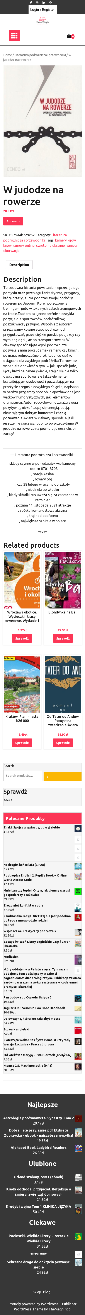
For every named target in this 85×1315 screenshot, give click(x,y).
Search (8, 766)
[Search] (63, 776)
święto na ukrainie (50, 245)
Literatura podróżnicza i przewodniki (40, 55)
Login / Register (42, 10)
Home (7, 55)
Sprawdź (13, 221)
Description (19, 265)
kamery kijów (65, 240)
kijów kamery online (18, 245)
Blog (46, 1292)
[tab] (19, 264)
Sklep (37, 1292)
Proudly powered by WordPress (34, 1304)
